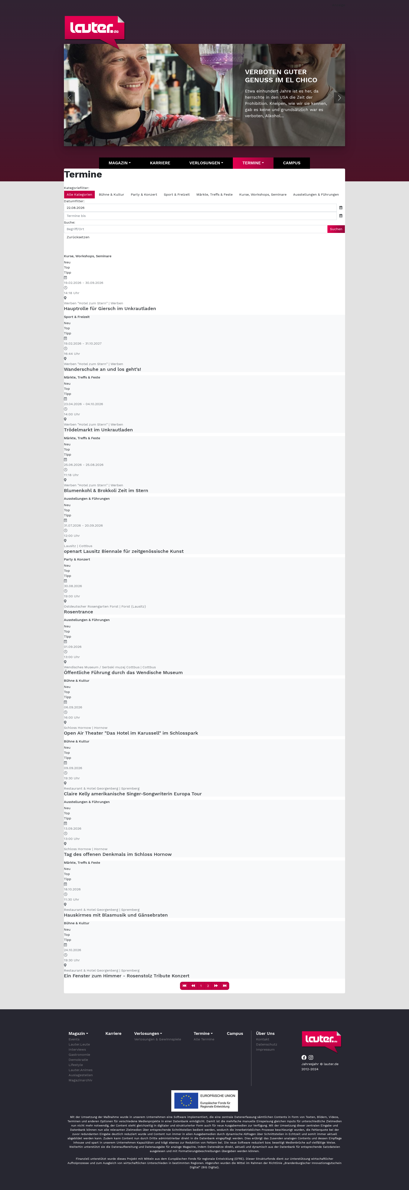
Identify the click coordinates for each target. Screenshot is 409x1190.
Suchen (336, 229)
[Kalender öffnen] (341, 208)
